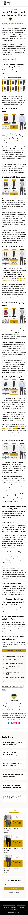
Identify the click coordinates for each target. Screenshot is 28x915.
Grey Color (15, 686)
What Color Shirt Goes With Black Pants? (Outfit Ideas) (13, 849)
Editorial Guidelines (9, 905)
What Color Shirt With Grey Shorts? (15, 677)
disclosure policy (5, 24)
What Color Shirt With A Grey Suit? (15, 681)
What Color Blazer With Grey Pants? (15, 656)
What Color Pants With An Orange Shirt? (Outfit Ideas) (12, 786)
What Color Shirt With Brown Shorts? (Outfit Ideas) (12, 743)
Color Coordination (6, 686)
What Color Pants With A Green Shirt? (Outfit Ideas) (13, 775)
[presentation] (13, 821)
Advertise (21, 903)
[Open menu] (25, 3)
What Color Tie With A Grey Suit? (14, 659)
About (6, 903)
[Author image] (10, 19)
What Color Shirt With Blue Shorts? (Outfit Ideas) (12, 754)
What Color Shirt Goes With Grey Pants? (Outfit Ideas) (13, 829)
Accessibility (14, 909)
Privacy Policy (21, 905)
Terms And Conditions (10, 907)
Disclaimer (21, 907)
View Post (6, 833)
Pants (21, 686)
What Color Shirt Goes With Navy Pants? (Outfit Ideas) (13, 869)
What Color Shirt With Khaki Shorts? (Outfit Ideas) (12, 797)
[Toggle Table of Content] (16, 59)
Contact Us (13, 903)
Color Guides (14, 9)
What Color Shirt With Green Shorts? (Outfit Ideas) (12, 765)
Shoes (3, 689)
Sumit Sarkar (16, 19)
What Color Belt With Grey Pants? (14, 663)
